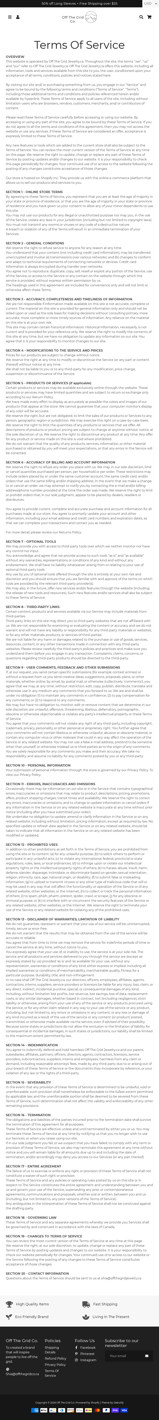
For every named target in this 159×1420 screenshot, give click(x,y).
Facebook (88, 1347)
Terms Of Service (52, 1373)
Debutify (119, 1402)
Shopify (95, 1402)
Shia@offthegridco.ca (22, 1374)
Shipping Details (52, 1350)
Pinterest (87, 1354)
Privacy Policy (55, 1365)
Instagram (88, 1360)
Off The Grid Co (65, 1402)
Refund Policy (55, 1358)
